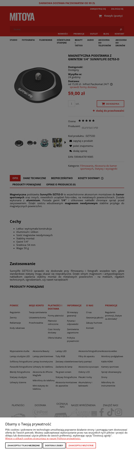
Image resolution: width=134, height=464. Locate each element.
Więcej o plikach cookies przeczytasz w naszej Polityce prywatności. (43, 438)
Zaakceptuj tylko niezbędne (24, 445)
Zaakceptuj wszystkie (81, 445)
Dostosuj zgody (54, 445)
